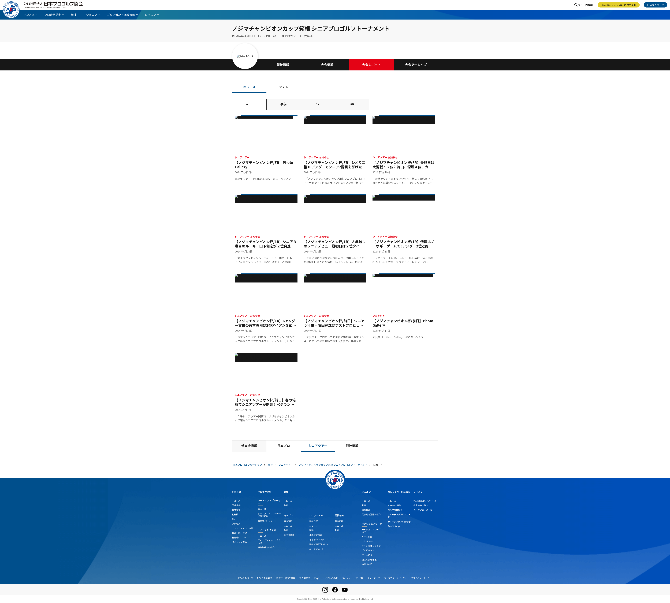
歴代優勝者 (289, 534)
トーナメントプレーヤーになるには (269, 514)
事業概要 (236, 509)
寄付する (618, 5)
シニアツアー (317, 446)
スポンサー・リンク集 (352, 577)
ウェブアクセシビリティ (395, 577)
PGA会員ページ (655, 5)
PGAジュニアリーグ (372, 523)
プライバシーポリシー (421, 577)
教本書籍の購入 (421, 505)
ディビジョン (368, 550)
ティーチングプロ (267, 530)
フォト (283, 87)
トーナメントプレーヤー (269, 502)
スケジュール (368, 541)
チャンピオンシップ (371, 545)
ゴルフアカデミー (423, 509)
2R (352, 104)
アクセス (236, 523)
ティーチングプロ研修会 (399, 521)
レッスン (418, 492)
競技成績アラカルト (318, 544)
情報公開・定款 (239, 532)
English (317, 577)
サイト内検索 (585, 5)
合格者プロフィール (267, 520)
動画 (286, 505)
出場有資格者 (315, 534)
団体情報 (236, 505)
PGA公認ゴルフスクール (425, 500)
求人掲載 (304, 577)
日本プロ (283, 446)
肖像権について (239, 537)
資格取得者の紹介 (266, 547)
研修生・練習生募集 (285, 577)
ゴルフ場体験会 (395, 509)
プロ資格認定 (264, 492)
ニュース (249, 87)
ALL (249, 104)
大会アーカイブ (416, 64)
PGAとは (236, 492)
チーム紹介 (367, 554)
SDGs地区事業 (394, 505)
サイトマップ (373, 577)
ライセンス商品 (239, 542)
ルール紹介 (367, 536)
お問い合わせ (331, 577)
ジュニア (366, 492)
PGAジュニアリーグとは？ (372, 530)
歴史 (234, 519)
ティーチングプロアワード (399, 515)
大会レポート (371, 64)
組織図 (235, 514)
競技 (286, 492)
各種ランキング (316, 539)
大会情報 (327, 64)
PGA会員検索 (264, 577)
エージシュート (316, 548)
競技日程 (288, 521)
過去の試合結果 (369, 559)
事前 (283, 104)
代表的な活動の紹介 (371, 514)
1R (317, 104)
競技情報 (283, 64)
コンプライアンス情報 (242, 528)
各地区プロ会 (394, 526)
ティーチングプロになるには (269, 541)
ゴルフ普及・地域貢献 (399, 492)
